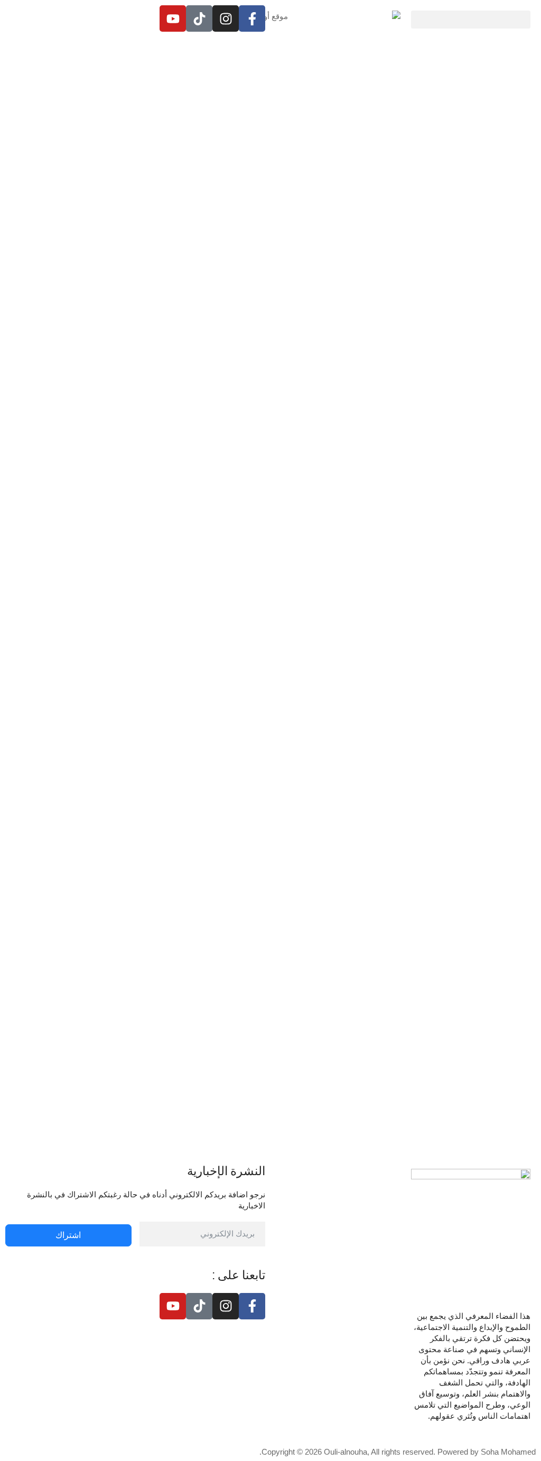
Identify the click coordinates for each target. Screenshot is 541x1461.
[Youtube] (173, 18)
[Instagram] (225, 18)
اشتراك (68, 1235)
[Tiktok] (199, 18)
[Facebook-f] (252, 18)
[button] (470, 20)
